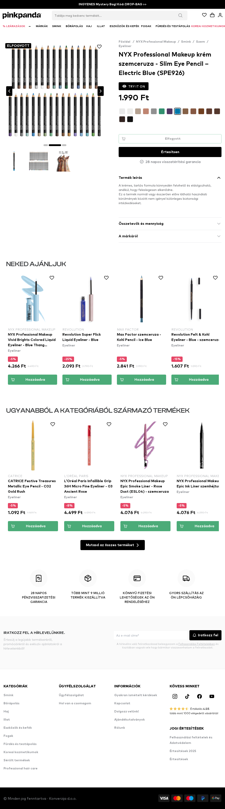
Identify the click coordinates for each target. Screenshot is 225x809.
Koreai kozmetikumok (21, 752)
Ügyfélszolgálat (71, 695)
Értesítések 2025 (183, 751)
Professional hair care (21, 768)
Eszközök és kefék (18, 727)
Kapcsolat (122, 703)
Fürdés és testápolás (20, 744)
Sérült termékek (17, 760)
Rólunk (119, 727)
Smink (186, 41)
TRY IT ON (136, 86)
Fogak (8, 736)
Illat (7, 719)
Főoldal (126, 41)
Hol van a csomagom (75, 703)
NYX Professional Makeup (156, 41)
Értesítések (179, 759)
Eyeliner (125, 46)
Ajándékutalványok (129, 719)
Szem (200, 41)
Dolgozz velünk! (126, 711)
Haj (6, 711)
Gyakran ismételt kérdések (135, 695)
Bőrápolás (11, 703)
